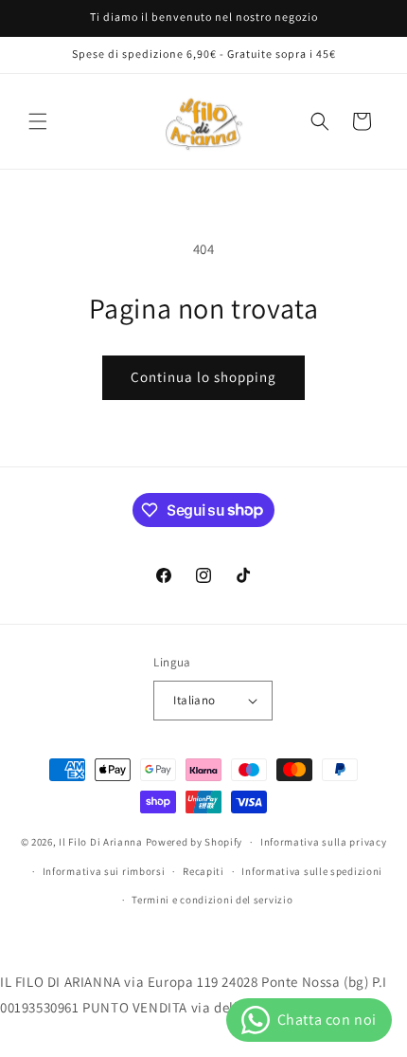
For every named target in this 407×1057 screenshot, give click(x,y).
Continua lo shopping (203, 377)
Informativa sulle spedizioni (311, 871)
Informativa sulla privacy (323, 841)
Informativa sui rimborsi (104, 871)
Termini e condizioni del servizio (212, 899)
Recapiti (203, 871)
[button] (38, 121)
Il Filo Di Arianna (101, 841)
